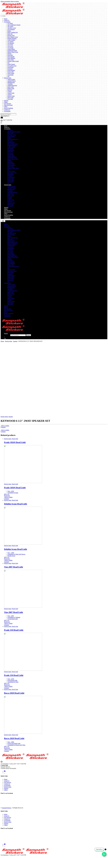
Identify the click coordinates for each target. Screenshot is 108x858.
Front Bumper (11, 70)
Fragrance (10, 68)
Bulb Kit (9, 90)
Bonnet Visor (11, 35)
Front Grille (10, 72)
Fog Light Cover (11, 65)
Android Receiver (12, 85)
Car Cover (10, 46)
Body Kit (9, 34)
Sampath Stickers (6, 808)
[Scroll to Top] (1, 856)
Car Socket (10, 47)
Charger (9, 94)
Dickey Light (11, 96)
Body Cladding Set (12, 32)
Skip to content (15, 1)
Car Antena (10, 41)
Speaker (15, 341)
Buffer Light (10, 88)
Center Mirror (11, 49)
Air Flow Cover (11, 28)
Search (6, 333)
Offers (5, 106)
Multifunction (11, 82)
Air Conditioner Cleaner (13, 25)
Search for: (7, 335)
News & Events (8, 105)
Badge (9, 31)
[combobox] (8, 114)
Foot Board (10, 67)
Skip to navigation (5, 1)
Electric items (7, 78)
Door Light (10, 97)
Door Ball (10, 55)
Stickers (6, 100)
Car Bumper (10, 43)
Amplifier (10, 84)
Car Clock (10, 44)
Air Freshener (11, 29)
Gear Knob (10, 75)
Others (6, 102)
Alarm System (11, 79)
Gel (8, 76)
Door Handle (10, 56)
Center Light (10, 93)
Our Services (7, 103)
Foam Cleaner (11, 64)
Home (5, 19)
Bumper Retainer (12, 38)
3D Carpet (10, 26)
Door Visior (10, 59)
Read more (7, 495)
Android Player (11, 81)
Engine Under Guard (13, 61)
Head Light (15, 438)
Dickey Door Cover (12, 52)
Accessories (7, 22)
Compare (3, 427)
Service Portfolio (8, 108)
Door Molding (11, 58)
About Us (6, 20)
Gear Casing (10, 73)
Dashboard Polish (12, 50)
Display (9, 53)
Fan (8, 62)
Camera (9, 91)
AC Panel (10, 23)
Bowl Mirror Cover (12, 37)
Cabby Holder (11, 40)
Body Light (10, 87)
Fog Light (10, 99)
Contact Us (7, 109)
